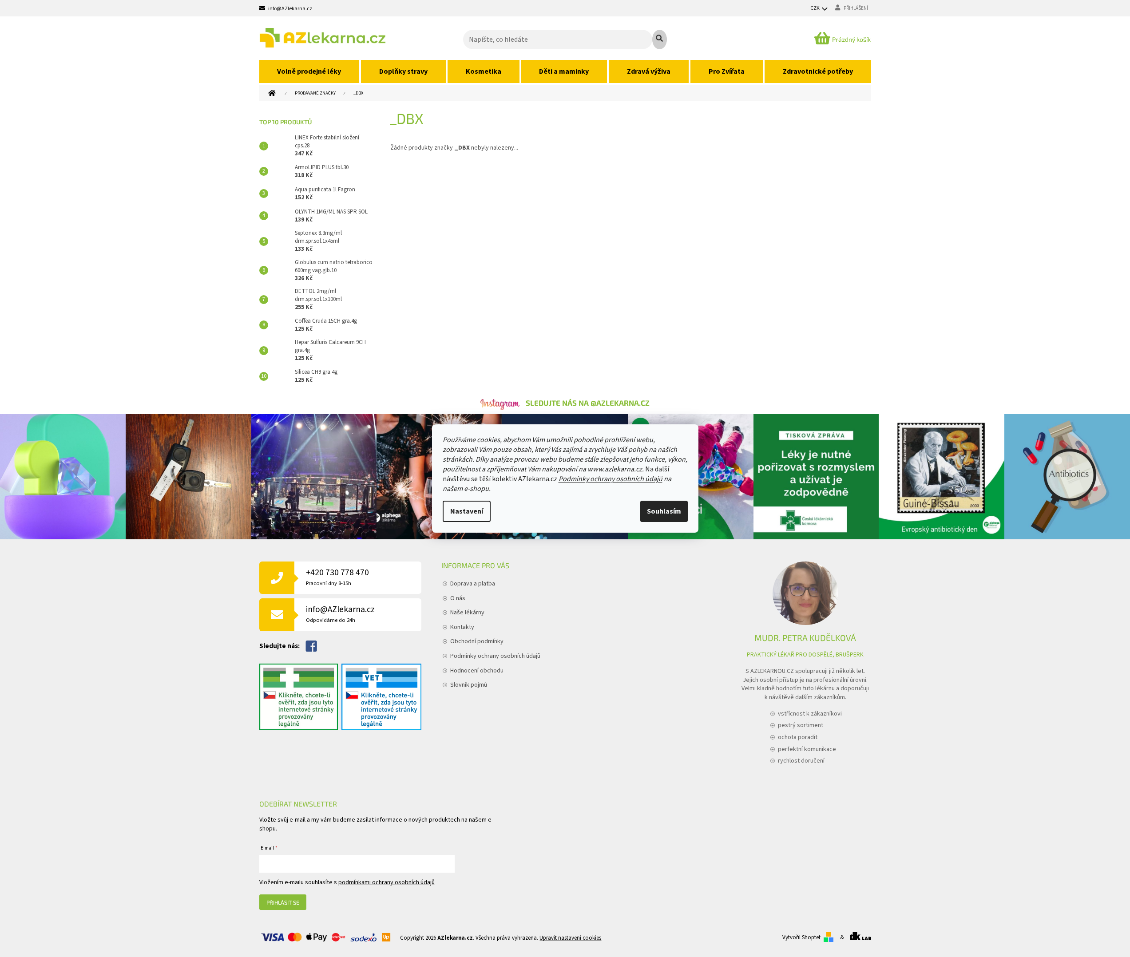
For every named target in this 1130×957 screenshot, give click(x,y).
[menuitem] (309, 71)
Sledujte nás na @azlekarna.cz (588, 402)
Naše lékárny (467, 612)
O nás (457, 598)
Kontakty (462, 627)
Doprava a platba (472, 583)
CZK (815, 8)
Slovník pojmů (468, 684)
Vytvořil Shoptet (801, 937)
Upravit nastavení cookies (570, 938)
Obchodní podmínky (477, 641)
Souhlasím (664, 511)
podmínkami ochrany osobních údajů (386, 882)
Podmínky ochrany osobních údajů (610, 479)
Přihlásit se (282, 902)
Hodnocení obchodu (477, 670)
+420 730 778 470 (337, 576)
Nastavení (466, 511)
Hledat (659, 39)
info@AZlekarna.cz (340, 613)
